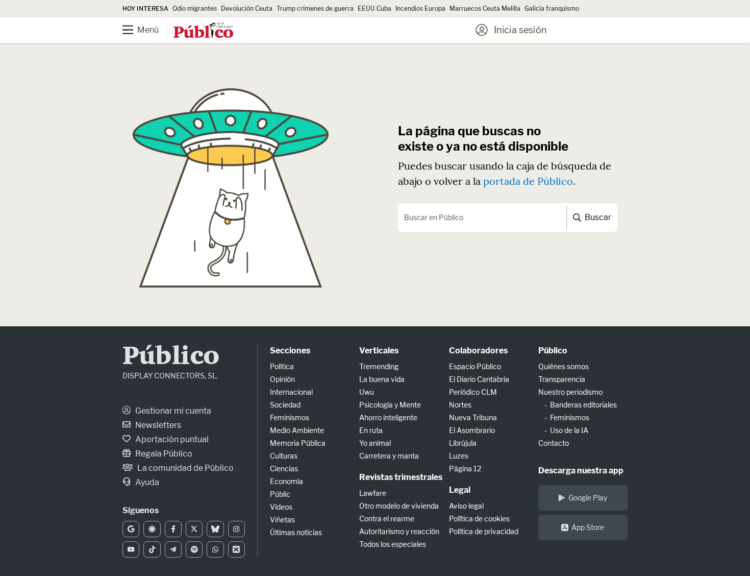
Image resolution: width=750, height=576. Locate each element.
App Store (587, 527)
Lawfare (372, 493)
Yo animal (375, 443)
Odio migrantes (194, 8)
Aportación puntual (171, 439)
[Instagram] (236, 529)
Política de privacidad (483, 531)
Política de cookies (479, 518)
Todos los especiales (392, 544)
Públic (280, 494)
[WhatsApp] (215, 549)
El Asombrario (472, 430)
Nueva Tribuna (473, 417)
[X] (194, 529)
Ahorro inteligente (388, 417)
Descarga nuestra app (580, 470)
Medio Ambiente (297, 430)
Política (282, 366)
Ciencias (284, 468)
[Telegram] (173, 549)
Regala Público (163, 454)
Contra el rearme (386, 518)
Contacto (553, 443)
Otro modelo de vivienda (399, 505)
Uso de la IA (569, 430)
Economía (286, 481)
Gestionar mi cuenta (172, 411)
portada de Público (528, 181)
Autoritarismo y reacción (399, 531)
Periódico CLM (473, 392)
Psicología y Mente (390, 404)
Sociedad (285, 404)
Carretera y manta (389, 455)
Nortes (460, 404)
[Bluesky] (215, 529)
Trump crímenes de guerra (315, 8)
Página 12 (465, 468)
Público (170, 357)
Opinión (282, 379)
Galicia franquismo (551, 8)
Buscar (597, 217)
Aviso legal (466, 505)
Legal (459, 490)
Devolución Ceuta (246, 8)
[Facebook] (173, 529)
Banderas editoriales (583, 404)
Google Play (587, 497)
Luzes (458, 455)
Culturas (283, 455)
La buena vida (382, 379)
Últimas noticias (296, 532)
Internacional (291, 392)
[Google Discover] (151, 529)
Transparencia (561, 379)
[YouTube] (130, 549)
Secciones (290, 350)
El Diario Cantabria (479, 379)
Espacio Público (475, 366)
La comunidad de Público (185, 468)
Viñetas (282, 519)
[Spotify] (194, 549)
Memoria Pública (298, 443)
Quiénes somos (563, 366)
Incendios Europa (420, 8)
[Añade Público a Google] (130, 529)
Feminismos (289, 417)
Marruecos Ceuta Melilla (484, 8)
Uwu (366, 392)
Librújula (463, 443)
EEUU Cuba (374, 8)
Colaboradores (478, 350)
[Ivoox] (236, 549)
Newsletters (157, 425)
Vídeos (281, 506)
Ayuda (146, 482)
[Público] (203, 31)
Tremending (378, 366)
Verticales (378, 350)
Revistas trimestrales (400, 477)
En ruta (371, 430)
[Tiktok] (151, 549)
